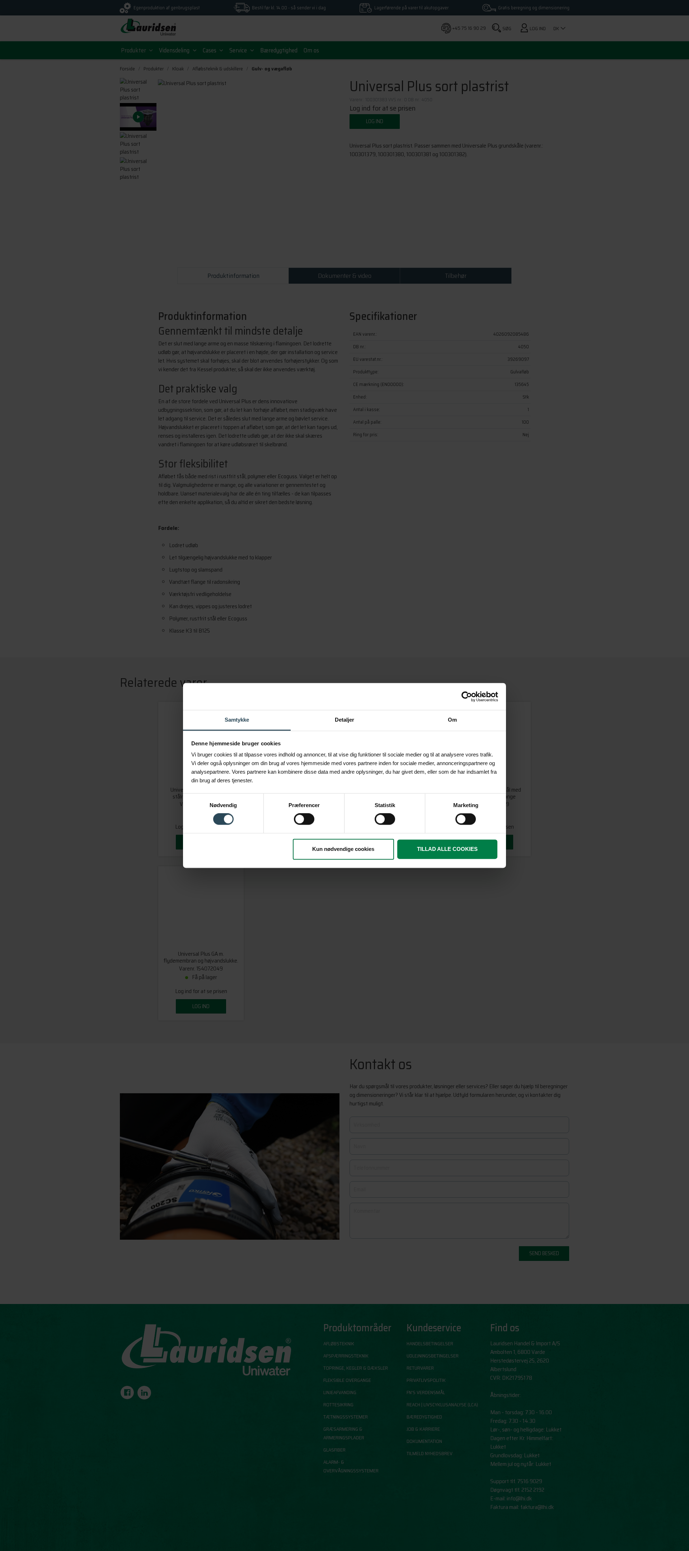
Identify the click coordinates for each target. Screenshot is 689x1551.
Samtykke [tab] (237, 720)
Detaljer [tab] (344, 720)
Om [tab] (452, 720)
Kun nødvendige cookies (343, 849)
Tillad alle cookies (447, 849)
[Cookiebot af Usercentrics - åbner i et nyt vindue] (466, 696)
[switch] (304, 819)
